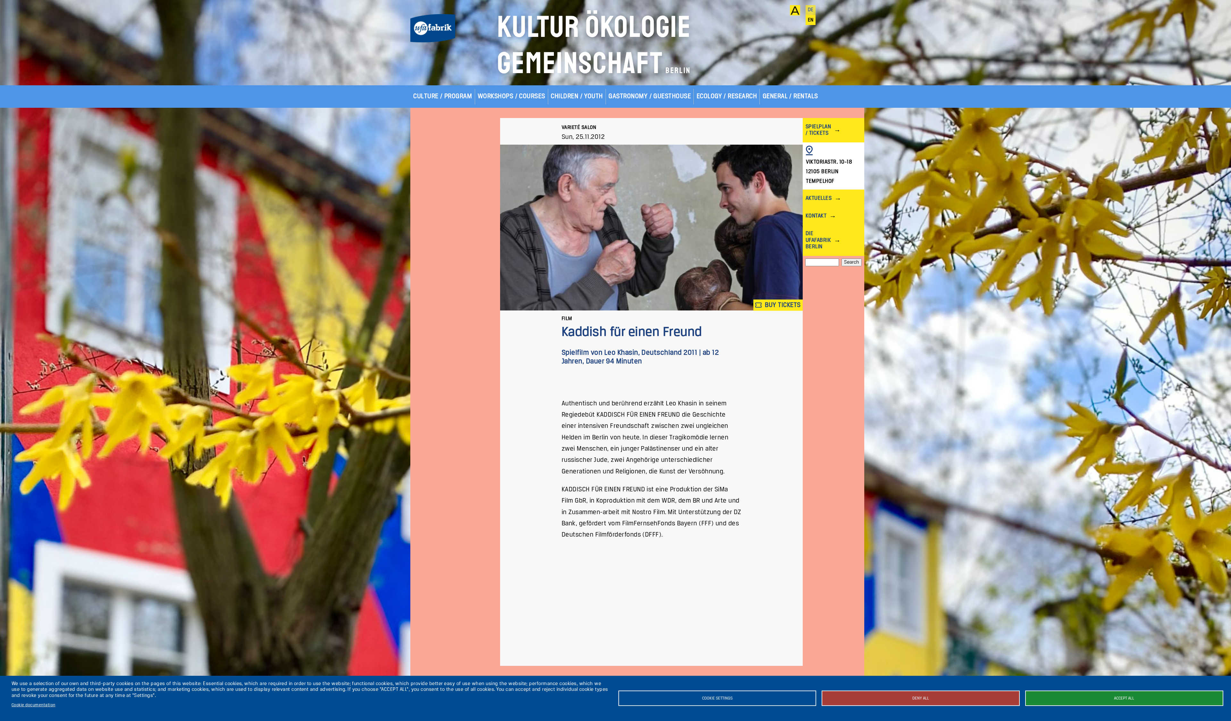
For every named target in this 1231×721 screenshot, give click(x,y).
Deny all (920, 698)
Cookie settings (717, 698)
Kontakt (816, 216)
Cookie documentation (33, 705)
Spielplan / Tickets (818, 130)
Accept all (1124, 698)
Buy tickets (782, 304)
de (811, 10)
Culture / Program (442, 96)
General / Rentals (790, 96)
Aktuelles (819, 198)
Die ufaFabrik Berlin (818, 240)
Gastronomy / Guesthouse (649, 96)
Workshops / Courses (511, 96)
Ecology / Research (727, 96)
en (811, 20)
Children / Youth (577, 96)
